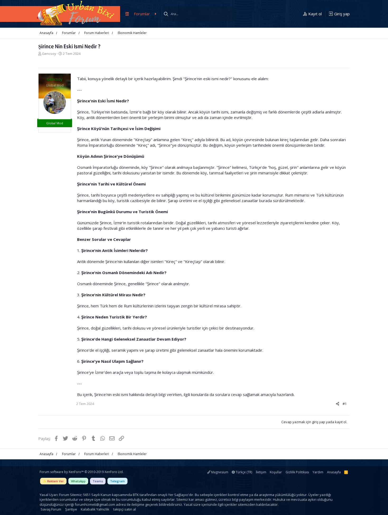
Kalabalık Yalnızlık (95, 509)
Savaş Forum (51, 509)
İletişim (261, 472)
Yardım (318, 472)
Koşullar (276, 472)
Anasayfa (334, 472)
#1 (345, 403)
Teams (98, 481)
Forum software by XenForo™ (82, 472)
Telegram (117, 481)
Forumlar (142, 13)
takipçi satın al (124, 509)
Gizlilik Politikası (297, 472)
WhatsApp (78, 481)
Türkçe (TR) (243, 472)
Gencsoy (49, 53)
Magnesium (219, 472)
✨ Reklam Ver (53, 481)
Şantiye (71, 509)
